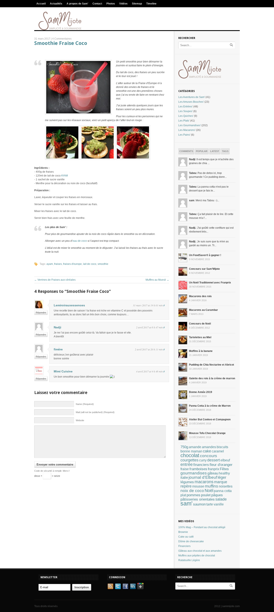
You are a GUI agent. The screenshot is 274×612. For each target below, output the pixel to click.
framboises (198, 469)
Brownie (183, 531)
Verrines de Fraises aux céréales (55, 279)
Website (80, 420)
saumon (199, 504)
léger (222, 477)
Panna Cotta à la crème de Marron (210, 405)
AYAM (64, 175)
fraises (58, 263)
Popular (201, 151)
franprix (213, 469)
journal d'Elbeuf (203, 477)
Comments (186, 151)
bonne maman (191, 451)
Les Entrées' (185, 106)
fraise (184, 469)
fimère (58, 349)
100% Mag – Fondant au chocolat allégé (201, 527)
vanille (219, 504)
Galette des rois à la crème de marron (212, 378)
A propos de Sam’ (77, 3)
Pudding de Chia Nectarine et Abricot (211, 364)
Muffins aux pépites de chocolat (196, 555)
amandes (209, 447)
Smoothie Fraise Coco (60, 43)
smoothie (103, 263)
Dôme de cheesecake (191, 541)
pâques (217, 495)
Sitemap (137, 3)
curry (203, 460)
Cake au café (186, 536)
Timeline (151, 3)
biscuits (222, 447)
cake (207, 451)
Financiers (184, 546)
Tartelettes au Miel (200, 337)
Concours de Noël (200, 323)
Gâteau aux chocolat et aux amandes (200, 550)
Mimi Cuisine (63, 371)
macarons (204, 481)
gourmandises (193, 473)
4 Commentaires (61, 38)
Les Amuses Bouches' (191, 101)
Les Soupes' (185, 111)
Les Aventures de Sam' (191, 97)
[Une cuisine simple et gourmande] (60, 29)
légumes (187, 482)
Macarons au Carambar (203, 309)
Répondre (41, 312)
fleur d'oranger (221, 465)
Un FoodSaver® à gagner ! (205, 255)
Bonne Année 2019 (200, 392)
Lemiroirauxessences (69, 305)
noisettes (225, 486)
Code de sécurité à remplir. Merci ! (52, 471)
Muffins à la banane (201, 351)
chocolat (189, 455)
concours (208, 455)
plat (183, 495)
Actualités (56, 3)
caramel (218, 451)
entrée (186, 464)
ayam (49, 263)
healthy (224, 473)
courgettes (189, 460)
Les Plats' (183, 120)
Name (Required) (85, 404)
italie (184, 478)
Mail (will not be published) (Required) (95, 412)
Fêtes (224, 469)
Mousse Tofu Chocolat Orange (207, 433)
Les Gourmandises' (189, 125)
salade (221, 499)
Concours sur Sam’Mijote (204, 268)
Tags (225, 151)
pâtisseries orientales (197, 499)
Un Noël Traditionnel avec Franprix (210, 282)
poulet (206, 495)
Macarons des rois (200, 296)
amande (195, 447)
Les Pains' (184, 134)
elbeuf (225, 460)
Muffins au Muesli (157, 279)
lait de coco (89, 263)
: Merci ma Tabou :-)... (204, 200)
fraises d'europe (72, 263)
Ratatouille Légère (189, 560)
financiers (201, 464)
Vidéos (123, 3)
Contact (97, 3)
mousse (198, 486)
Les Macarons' (186, 130)
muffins (211, 486)
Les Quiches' (185, 115)
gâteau (212, 473)
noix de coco (192, 490)
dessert (213, 460)
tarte (209, 504)
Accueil (41, 3)
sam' (186, 503)
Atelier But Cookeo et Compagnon (210, 419)
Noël (209, 490)
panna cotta (223, 491)
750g (184, 447)
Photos (110, 3)
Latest (214, 151)
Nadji (57, 327)
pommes (193, 495)
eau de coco (80, 240)
